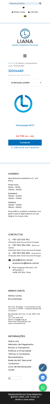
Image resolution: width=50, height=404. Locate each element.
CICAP (11, 370)
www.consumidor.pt (16, 323)
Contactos (13, 363)
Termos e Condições (19, 354)
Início (11, 63)
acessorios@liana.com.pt (26, 263)
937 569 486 (21, 253)
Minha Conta (19, 12)
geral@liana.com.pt (22, 260)
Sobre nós (13, 341)
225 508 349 (17, 318)
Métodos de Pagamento (21, 344)
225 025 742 (20, 239)
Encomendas (15, 299)
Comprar (25, 142)
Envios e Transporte (18, 347)
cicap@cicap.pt (20, 320)
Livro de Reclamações (19, 367)
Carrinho (34, 12)
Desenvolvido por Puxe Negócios (25, 394)
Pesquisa (40, 3)
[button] (25, 147)
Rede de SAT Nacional (19, 360)
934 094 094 (21, 245)
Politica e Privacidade (19, 351)
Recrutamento (15, 357)
